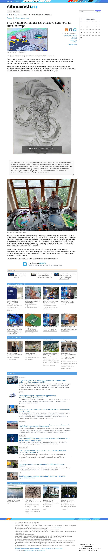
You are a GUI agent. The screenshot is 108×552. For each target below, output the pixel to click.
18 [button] (84, 32)
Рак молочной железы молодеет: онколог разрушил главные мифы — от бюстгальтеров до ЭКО (43, 381)
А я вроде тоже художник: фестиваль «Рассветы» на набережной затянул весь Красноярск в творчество (44, 426)
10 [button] (81, 29)
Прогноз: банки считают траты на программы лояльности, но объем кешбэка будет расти (13, 302)
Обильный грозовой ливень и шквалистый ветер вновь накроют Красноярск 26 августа (15, 501)
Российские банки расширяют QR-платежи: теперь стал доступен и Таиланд (67, 302)
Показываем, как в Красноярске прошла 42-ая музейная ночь (32, 354)
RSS (8, 519)
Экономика (48, 14)
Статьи (10, 11)
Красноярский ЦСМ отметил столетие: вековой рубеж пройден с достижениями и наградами (44, 439)
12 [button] (87, 29)
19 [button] (87, 32)
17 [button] (81, 32)
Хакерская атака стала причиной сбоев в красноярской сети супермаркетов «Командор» (50, 501)
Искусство (22, 421)
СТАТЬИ (12, 373)
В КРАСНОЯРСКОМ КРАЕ (70, 35)
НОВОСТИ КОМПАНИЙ (17, 284)
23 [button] (99, 32)
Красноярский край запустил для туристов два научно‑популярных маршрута (37, 397)
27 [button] (90, 35)
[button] (81, 19)
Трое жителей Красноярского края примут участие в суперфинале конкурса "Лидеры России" (67, 276)
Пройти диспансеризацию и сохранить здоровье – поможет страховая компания (42, 477)
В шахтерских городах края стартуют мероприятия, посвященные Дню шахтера (44, 275)
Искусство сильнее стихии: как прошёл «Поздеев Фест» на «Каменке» (41, 465)
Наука (21, 392)
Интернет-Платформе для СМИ (31, 550)
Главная (9, 18)
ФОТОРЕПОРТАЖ (15, 337)
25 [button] (84, 35)
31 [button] (81, 38)
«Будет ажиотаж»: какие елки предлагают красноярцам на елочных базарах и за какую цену (51, 355)
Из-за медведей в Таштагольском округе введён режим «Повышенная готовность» (33, 501)
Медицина (22, 377)
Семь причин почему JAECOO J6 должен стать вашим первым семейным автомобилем (42, 451)
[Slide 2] (45, 152)
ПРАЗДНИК (74, 38)
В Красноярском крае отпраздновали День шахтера (20, 275)
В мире (18, 14)
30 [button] (99, 35)
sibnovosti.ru (57, 527)
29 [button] (96, 35)
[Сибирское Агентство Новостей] (22, 6)
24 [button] (81, 35)
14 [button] (93, 29)
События (21, 461)
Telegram (42, 263)
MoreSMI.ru (42, 550)
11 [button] (84, 29)
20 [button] (90, 32)
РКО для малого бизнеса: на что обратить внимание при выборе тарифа (32, 301)
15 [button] (96, 29)
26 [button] (87, 35)
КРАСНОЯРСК (17, 1)
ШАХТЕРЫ (74, 42)
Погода (26, 1)
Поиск (98, 12)
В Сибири (11, 14)
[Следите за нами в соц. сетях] (70, 1)
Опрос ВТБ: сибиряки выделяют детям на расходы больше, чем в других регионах (50, 302)
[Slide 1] (42, 152)
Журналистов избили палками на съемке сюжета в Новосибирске (14, 354)
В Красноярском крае (22, 18)
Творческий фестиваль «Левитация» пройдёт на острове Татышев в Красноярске (67, 501)
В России (24, 14)
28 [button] (93, 35)
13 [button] (90, 29)
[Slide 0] (39, 152)
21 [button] (93, 32)
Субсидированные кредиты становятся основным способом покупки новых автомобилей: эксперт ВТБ (50, 328)
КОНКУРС (74, 37)
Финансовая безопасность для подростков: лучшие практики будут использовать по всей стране (69, 328)
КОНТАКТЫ (83, 519)
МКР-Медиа (16, 11)
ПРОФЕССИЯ (73, 40)
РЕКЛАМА (96, 519)
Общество (39, 14)
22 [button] (96, 32)
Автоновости (23, 447)
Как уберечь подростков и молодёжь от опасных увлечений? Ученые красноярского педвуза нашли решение (32, 329)
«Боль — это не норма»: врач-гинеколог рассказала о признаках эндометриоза (44, 410)
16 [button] (99, 29)
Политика (32, 14)
